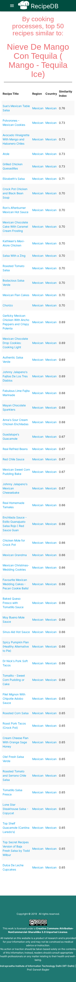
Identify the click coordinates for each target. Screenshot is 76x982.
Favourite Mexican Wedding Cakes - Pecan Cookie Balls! (16, 584)
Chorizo (8, 305)
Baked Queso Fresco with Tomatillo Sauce (13, 603)
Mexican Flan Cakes (16, 295)
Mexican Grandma (15, 555)
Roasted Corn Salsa (16, 713)
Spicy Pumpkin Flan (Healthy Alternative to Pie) (16, 646)
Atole (6, 154)
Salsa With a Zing (14, 255)
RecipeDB (44, 6)
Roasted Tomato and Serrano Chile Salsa (14, 775)
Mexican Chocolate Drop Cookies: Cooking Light (15, 343)
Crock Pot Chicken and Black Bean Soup (15, 193)
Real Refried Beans (15, 449)
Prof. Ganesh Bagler (38, 969)
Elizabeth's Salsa (14, 178)
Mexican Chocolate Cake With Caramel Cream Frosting (15, 226)
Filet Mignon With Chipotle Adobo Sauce (14, 698)
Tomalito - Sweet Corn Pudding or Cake (14, 680)
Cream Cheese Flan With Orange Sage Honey (15, 742)
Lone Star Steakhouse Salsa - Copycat (15, 809)
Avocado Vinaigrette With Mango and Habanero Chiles (16, 139)
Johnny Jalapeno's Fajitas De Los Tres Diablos (15, 376)
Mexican (37, 108)
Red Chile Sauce (13, 459)
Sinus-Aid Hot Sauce (16, 632)
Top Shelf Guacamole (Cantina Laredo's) (16, 828)
